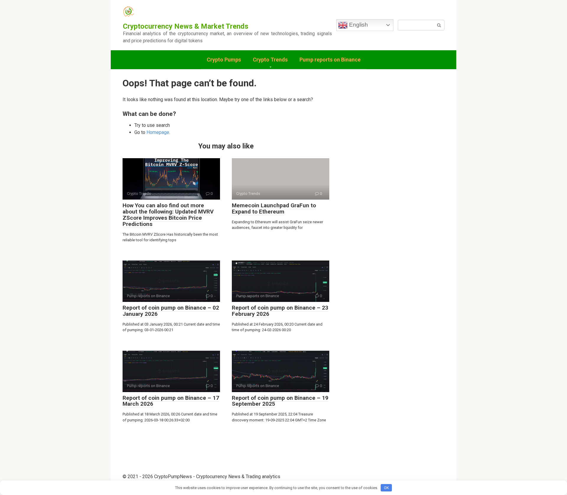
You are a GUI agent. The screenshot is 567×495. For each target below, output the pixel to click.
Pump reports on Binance (330, 59)
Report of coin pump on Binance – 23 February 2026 (280, 310)
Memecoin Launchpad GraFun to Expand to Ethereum (274, 208)
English (358, 25)
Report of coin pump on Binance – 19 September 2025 (280, 400)
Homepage (157, 132)
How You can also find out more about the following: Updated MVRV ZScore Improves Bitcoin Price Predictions (168, 214)
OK (386, 488)
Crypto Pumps (224, 59)
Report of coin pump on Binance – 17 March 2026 (171, 400)
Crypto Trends (270, 59)
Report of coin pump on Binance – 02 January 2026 (171, 310)
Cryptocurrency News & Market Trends (185, 26)
